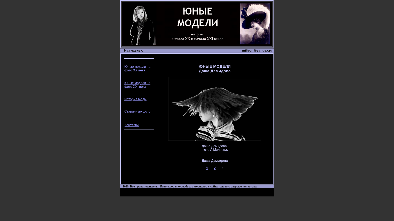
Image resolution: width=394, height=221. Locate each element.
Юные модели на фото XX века (137, 68)
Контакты (132, 125)
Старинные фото (137, 111)
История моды (135, 99)
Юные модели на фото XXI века (137, 84)
